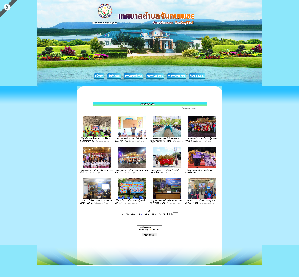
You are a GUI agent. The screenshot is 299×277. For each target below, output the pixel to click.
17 (159, 214)
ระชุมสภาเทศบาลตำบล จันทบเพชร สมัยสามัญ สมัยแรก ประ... (166, 201)
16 (155, 214)
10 (134, 214)
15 (152, 214)
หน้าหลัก (99, 75)
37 (164, 214)
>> (161, 214)
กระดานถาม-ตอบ (176, 75)
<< (122, 214)
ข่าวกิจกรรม (114, 75)
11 (138, 214)
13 (145, 214)
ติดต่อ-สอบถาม (197, 75)
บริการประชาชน (155, 75)
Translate (157, 229)
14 (148, 214)
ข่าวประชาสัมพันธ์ (133, 75)
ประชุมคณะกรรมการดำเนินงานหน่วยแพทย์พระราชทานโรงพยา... (164, 139)
